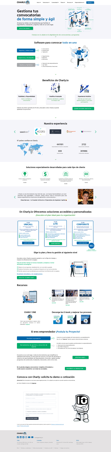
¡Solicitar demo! (24, 28)
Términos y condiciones (26, 448)
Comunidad (54, 2)
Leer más (54, 305)
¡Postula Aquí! (80, 357)
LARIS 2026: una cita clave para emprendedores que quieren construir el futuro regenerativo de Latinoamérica (85, 300)
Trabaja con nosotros (64, 448)
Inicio (38, 2)
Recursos (69, 2)
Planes (62, 2)
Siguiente (55, 74)
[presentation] (15, 132)
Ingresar (90, 2)
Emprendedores (79, 2)
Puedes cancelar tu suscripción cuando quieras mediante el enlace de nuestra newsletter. (39, 414)
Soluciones (45, 2)
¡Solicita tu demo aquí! (26, 277)
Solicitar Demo (32, 418)
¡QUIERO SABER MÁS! (28, 243)
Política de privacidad (37, 448)
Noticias (56, 448)
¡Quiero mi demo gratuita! (82, 108)
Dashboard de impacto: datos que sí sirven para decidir (71, 299)
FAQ (18, 448)
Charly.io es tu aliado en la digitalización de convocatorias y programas (55, 35)
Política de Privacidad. (25, 426)
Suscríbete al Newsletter (74, 368)
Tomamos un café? (48, 448)
